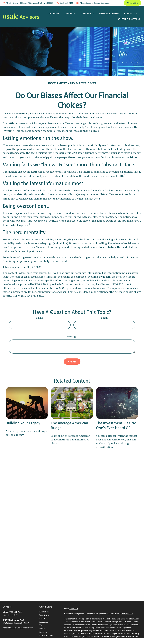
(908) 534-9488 (66, 3)
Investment (44, 615)
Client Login (132, 3)
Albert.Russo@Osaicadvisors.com (95, 3)
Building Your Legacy (23, 423)
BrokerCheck (127, 613)
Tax (41, 625)
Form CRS (73, 608)
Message (72, 336)
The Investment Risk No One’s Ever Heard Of (116, 425)
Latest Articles (46, 635)
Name (39, 317)
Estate (42, 618)
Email (104, 317)
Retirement (44, 611)
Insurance (43, 621)
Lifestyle (43, 632)
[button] (54, 13)
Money (42, 628)
